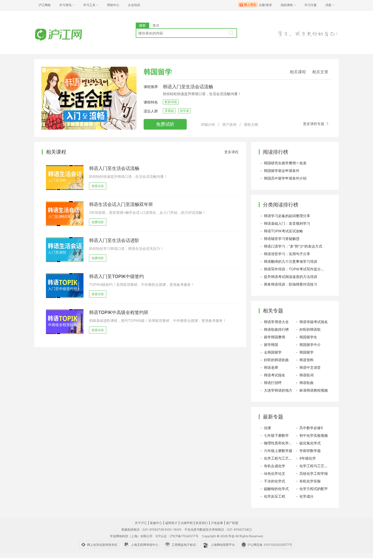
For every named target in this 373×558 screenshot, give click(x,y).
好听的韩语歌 (310, 329)
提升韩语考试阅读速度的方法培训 (290, 276)
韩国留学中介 (310, 344)
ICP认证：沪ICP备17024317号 (177, 536)
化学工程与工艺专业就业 (279, 458)
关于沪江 (141, 523)
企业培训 (134, 5)
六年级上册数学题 (278, 450)
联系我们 (202, 523)
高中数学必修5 (311, 428)
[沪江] (66, 35)
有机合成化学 (274, 466)
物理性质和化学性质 (279, 443)
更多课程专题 (314, 123)
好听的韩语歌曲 (276, 360)
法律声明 (186, 523)
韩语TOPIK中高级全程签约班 (118, 312)
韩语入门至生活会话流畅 (188, 86)
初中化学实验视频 (313, 435)
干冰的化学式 (274, 481)
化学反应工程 (274, 496)
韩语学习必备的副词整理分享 (287, 216)
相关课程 (298, 71)
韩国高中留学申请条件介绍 (285, 178)
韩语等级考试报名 (313, 322)
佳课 (267, 428)
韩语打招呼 (273, 382)
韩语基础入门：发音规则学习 (287, 223)
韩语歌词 (306, 375)
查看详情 (98, 186)
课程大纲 (251, 124)
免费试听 (165, 124)
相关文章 (320, 71)
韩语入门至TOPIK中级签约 (116, 276)
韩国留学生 (308, 337)
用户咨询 (229, 124)
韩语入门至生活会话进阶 (114, 240)
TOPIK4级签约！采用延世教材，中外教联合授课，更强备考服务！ (141, 284)
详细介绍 (208, 124)
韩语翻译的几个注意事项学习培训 (290, 261)
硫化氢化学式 (310, 443)
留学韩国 (271, 344)
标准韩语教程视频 (313, 390)
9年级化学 (307, 458)
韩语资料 (306, 360)
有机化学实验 (310, 481)
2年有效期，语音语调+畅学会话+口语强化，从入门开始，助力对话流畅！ (147, 212)
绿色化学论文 (274, 473)
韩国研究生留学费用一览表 (285, 163)
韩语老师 (271, 367)
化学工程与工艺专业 (314, 466)
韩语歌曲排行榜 (276, 329)
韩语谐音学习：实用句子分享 (287, 254)
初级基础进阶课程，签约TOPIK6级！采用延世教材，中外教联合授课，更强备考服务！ (157, 320)
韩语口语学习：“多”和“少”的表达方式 (293, 246)
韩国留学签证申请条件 (281, 170)
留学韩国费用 (274, 337)
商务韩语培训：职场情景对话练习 (290, 284)
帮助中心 (113, 5)
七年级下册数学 (276, 435)
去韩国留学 (273, 352)
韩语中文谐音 (310, 367)
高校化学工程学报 (313, 473)
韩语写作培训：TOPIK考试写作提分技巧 (294, 269)
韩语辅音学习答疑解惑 (281, 238)
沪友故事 (217, 523)
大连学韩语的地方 (278, 390)
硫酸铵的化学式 (276, 488)
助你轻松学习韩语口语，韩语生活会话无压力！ (126, 248)
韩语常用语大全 (276, 322)
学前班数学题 (310, 450)
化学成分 (306, 496)
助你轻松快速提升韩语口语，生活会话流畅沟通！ (128, 176)
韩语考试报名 (274, 375)
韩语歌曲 (306, 382)
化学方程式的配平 (313, 488)
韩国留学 (306, 352)
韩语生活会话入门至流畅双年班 (121, 204)
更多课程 (231, 152)
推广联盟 (232, 523)
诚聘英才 (171, 523)
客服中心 (156, 523)
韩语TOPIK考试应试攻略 (283, 231)
